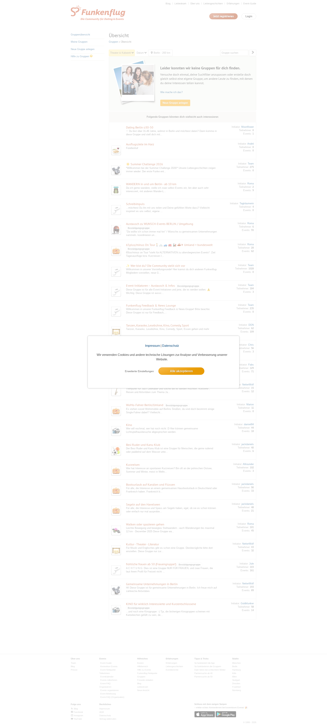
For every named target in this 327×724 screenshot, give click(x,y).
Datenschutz (170, 345)
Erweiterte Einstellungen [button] (139, 371)
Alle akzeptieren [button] (181, 371)
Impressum (152, 345)
